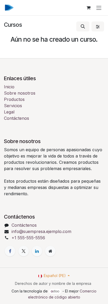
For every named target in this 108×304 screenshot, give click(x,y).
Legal (9, 112)
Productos (14, 99)
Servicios (13, 105)
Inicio (9, 86)
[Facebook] (10, 251)
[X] (23, 251)
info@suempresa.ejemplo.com (41, 231)
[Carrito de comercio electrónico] (88, 7)
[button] (82, 26)
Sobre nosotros (19, 93)
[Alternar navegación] (99, 7)
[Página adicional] (50, 251)
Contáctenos (16, 118)
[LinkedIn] (37, 251)
